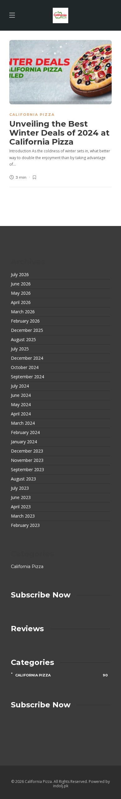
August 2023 (23, 479)
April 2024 (21, 414)
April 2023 (21, 507)
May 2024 (21, 404)
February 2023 (25, 525)
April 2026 (21, 302)
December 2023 (27, 451)
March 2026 (23, 312)
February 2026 (25, 321)
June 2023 (21, 497)
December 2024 (27, 358)
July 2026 (20, 274)
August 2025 (23, 339)
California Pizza (32, 114)
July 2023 (20, 488)
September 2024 (27, 377)
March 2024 (23, 423)
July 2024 (20, 386)
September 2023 (27, 469)
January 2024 (24, 442)
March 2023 (23, 516)
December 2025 (27, 330)
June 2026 (21, 284)
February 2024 (25, 432)
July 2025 (20, 349)
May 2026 (21, 293)
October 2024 (24, 367)
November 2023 (27, 460)
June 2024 (21, 395)
